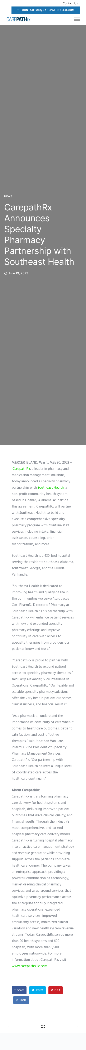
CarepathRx (21, 469)
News (8, 196)
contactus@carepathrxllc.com (48, 10)
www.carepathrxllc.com (29, 966)
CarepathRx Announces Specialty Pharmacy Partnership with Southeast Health (39, 234)
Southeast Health (51, 488)
